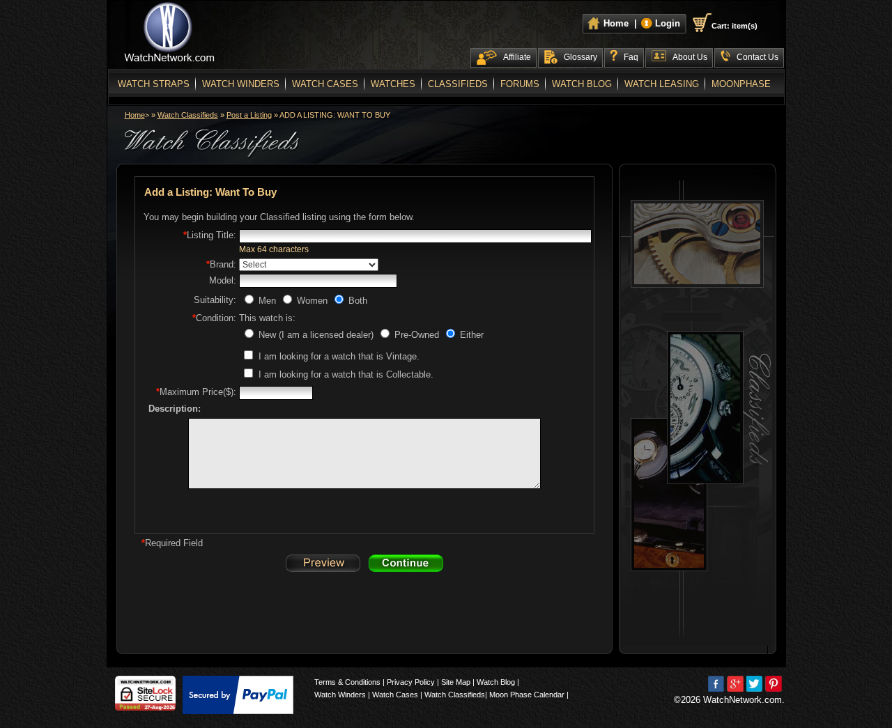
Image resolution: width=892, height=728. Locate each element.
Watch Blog (582, 84)
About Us (689, 57)
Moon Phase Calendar (526, 694)
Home (135, 115)
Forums (519, 84)
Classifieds (458, 84)
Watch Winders (240, 84)
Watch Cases (325, 84)
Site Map (455, 682)
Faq (631, 57)
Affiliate (517, 57)
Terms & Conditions (347, 682)
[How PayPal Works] (238, 695)
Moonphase (741, 84)
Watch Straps (154, 84)
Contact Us (757, 57)
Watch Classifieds (187, 115)
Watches (393, 84)
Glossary (580, 57)
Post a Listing (249, 115)
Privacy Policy (411, 682)
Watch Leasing (661, 84)
